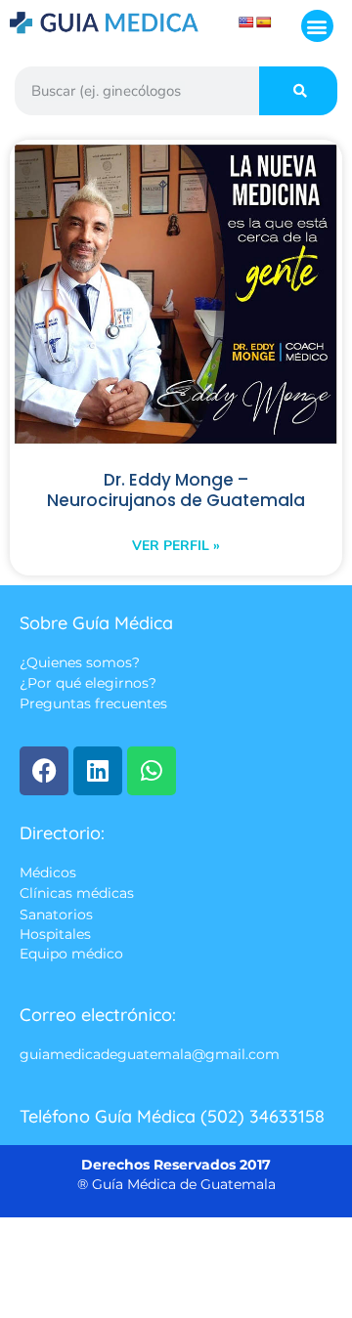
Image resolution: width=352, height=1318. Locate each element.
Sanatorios (56, 914)
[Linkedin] (97, 770)
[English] (246, 22)
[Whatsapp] (151, 770)
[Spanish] (264, 22)
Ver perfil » (176, 545)
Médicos (48, 872)
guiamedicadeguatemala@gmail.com (150, 1055)
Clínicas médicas (77, 894)
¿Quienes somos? (80, 662)
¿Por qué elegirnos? (88, 684)
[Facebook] (44, 770)
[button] (317, 26)
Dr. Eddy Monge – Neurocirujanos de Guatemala (176, 490)
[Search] (298, 90)
